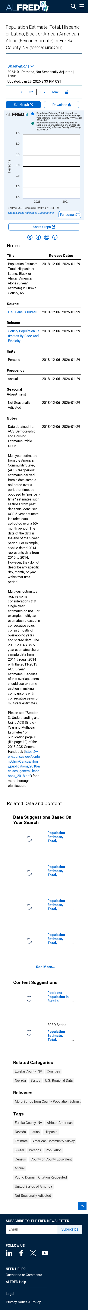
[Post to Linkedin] (54, 237)
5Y (31, 92)
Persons (35, 1150)
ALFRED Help (16, 1282)
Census (20, 1159)
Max (55, 92)
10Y (42, 92)
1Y (21, 92)
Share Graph (42, 227)
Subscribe (70, 1229)
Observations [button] (18, 66)
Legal (10, 1294)
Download (60, 105)
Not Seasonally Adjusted (33, 1196)
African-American (60, 1123)
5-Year (19, 1150)
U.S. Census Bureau (22, 312)
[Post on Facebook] (38, 237)
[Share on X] (29, 237)
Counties (53, 1071)
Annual (20, 1168)
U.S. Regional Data (59, 1080)
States (35, 1080)
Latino (35, 1132)
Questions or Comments (24, 1275)
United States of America (33, 1186)
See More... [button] (45, 967)
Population (54, 1150)
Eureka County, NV (28, 1071)
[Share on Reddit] (46, 237)
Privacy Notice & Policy (23, 1302)
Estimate (21, 1141)
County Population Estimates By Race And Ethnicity (23, 336)
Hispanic (50, 1132)
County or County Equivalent (51, 1159)
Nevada (20, 1080)
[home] (27, 6)
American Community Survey (53, 1141)
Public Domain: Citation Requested (41, 1177)
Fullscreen (68, 215)
